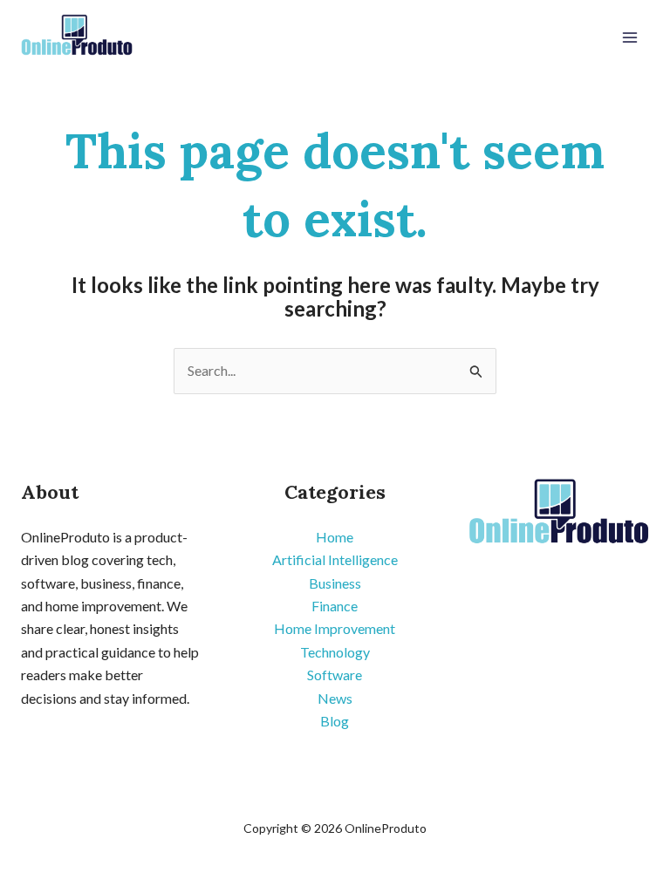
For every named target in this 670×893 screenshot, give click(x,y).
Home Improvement (334, 628)
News (335, 698)
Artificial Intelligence (335, 559)
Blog (334, 720)
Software (334, 674)
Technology (335, 652)
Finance (334, 605)
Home (334, 536)
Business (335, 583)
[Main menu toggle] (630, 37)
